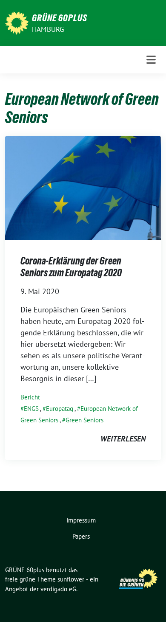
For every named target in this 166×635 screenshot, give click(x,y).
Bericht (30, 397)
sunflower (70, 579)
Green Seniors (84, 420)
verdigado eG (58, 589)
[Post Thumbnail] (83, 187)
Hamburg (48, 29)
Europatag (59, 409)
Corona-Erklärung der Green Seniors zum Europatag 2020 (71, 266)
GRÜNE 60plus (59, 17)
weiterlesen (123, 439)
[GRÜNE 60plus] (17, 22)
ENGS (31, 409)
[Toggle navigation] (151, 60)
